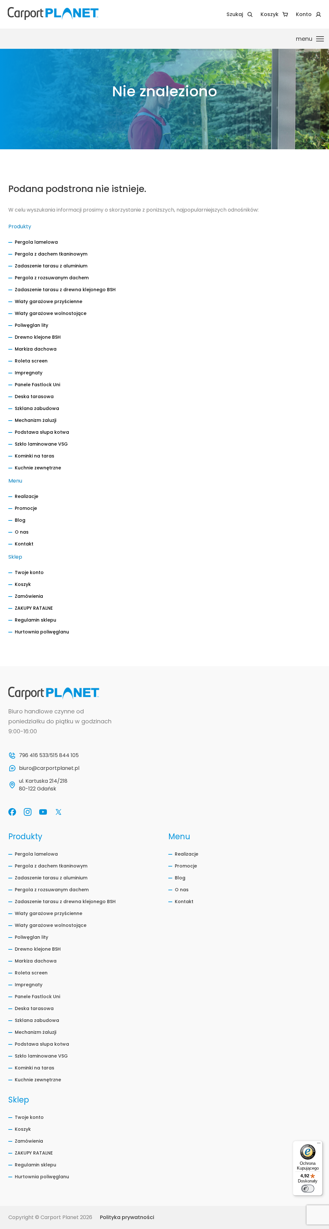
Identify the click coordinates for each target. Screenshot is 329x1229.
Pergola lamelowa (36, 242)
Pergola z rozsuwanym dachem (52, 278)
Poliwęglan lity (31, 325)
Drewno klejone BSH (38, 337)
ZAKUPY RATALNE (34, 608)
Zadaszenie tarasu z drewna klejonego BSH (65, 289)
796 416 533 (33, 755)
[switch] (307, 1188)
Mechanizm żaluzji (35, 420)
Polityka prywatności (127, 1217)
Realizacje (26, 496)
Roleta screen (31, 361)
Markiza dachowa (36, 349)
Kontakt (24, 544)
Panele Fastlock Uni (37, 384)
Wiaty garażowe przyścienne (48, 301)
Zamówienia (29, 596)
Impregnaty (28, 373)
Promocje (26, 508)
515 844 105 (64, 755)
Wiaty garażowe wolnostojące (50, 313)
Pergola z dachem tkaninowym (51, 254)
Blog (20, 520)
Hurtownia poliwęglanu (42, 632)
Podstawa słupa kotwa (42, 432)
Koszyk (23, 584)
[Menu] (319, 1144)
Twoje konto (29, 572)
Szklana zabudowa (37, 408)
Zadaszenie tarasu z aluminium (51, 266)
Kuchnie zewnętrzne (38, 468)
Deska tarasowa (34, 396)
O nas (22, 532)
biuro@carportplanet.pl (49, 768)
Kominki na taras (34, 456)
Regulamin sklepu (35, 620)
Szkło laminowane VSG (41, 444)
